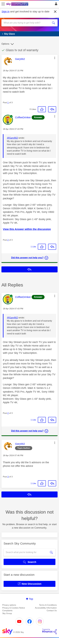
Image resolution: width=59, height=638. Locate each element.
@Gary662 (12, 138)
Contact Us (52, 610)
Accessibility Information (46, 608)
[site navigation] (3, 4)
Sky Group (7, 613)
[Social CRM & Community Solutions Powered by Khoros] (49, 631)
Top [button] (31, 599)
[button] (54, 57)
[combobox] (26, 22)
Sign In (55, 4)
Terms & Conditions (48, 605)
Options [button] (5, 44)
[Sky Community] (17, 4)
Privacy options (9, 605)
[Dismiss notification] (55, 11)
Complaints (7, 610)
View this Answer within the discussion (27, 229)
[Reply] (52, 109)
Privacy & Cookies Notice (13, 608)
